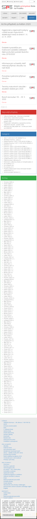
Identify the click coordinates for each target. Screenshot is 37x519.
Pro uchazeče (7, 165)
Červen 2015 (7, 388)
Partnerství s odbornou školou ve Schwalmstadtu (17, 162)
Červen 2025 (7, 197)
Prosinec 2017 (8, 339)
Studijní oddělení (8, 498)
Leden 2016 (7, 376)
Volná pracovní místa (9, 439)
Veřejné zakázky (8, 434)
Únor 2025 (7, 201)
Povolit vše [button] (19, 515)
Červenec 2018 (8, 327)
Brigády (6, 488)
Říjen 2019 (7, 301)
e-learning (10, 1)
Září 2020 (6, 283)
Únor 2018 (7, 335)
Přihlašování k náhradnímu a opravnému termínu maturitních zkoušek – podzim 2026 (17, 124)
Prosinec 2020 (8, 277)
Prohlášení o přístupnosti (10, 441)
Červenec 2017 (8, 347)
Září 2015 (6, 383)
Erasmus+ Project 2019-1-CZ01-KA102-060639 (17, 157)
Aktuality (6, 446)
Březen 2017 (7, 354)
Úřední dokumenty (9, 433)
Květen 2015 (7, 390)
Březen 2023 (7, 233)
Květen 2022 (7, 248)
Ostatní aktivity (8, 483)
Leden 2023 (7, 236)
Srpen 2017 (7, 346)
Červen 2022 (7, 247)
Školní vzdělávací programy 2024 (13, 456)
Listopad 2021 (8, 259)
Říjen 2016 (7, 363)
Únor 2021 (7, 274)
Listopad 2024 (8, 204)
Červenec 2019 (8, 306)
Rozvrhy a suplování (9, 466)
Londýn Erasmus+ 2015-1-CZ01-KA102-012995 (17, 158)
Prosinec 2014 (8, 399)
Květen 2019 (7, 310)
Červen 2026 (7, 184)
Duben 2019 (7, 312)
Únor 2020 (7, 294)
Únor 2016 (7, 375)
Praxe (5, 478)
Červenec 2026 (8, 182)
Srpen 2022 (7, 245)
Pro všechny (7, 167)
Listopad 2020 (8, 279)
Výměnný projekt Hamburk (11, 172)
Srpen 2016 (7, 366)
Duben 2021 (7, 271)
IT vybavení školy (8, 429)
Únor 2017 (7, 356)
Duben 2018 (7, 332)
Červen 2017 (7, 349)
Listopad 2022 (8, 240)
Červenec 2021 (8, 265)
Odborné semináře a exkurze (12, 476)
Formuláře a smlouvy (9, 471)
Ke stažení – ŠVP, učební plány (12, 469)
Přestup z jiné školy (9, 459)
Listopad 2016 (8, 361)
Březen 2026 (7, 189)
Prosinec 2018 (8, 318)
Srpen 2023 (7, 225)
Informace (6, 464)
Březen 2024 (7, 213)
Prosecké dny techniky (10, 454)
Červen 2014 (7, 407)
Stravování (6, 436)
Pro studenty (7, 163)
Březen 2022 (7, 252)
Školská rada (7, 438)
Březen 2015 (7, 393)
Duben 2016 (7, 371)
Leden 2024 (7, 216)
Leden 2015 (7, 397)
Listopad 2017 (8, 341)
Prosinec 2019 (8, 298)
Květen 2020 (7, 289)
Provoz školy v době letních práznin (13, 118)
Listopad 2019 (8, 300)
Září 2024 (6, 206)
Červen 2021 (7, 267)
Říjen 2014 (7, 402)
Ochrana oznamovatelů (10, 426)
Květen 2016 (7, 370)
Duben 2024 (7, 211)
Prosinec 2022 (8, 238)
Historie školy (7, 431)
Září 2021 (6, 262)
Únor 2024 (7, 214)
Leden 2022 (7, 255)
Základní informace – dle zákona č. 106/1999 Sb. (17, 422)
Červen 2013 (7, 410)
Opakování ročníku (9, 473)
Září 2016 (6, 364)
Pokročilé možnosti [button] (8, 515)
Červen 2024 (7, 207)
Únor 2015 (7, 395)
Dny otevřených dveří (9, 449)
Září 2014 (6, 404)
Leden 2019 (7, 317)
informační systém (19, 1)
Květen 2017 (7, 351)
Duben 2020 (7, 291)
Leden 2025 (7, 202)
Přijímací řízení (8, 447)
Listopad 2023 (8, 219)
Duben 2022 (7, 250)
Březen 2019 (7, 313)
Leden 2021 (7, 276)
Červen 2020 (7, 288)
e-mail (4, 1)
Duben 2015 (7, 392)
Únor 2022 (7, 254)
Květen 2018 (7, 330)
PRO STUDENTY (6, 462)
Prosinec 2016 (8, 359)
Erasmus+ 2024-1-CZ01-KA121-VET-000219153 (17, 150)
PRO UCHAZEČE (6, 444)
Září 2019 (6, 303)
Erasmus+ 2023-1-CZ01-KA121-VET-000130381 (17, 148)
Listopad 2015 (8, 380)
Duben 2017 (7, 352)
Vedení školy (7, 493)
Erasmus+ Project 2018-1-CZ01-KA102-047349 (17, 151)
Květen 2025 (7, 199)
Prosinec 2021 (8, 257)
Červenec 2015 (8, 387)
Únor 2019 (7, 315)
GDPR (23, 18)
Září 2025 (6, 194)
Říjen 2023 (7, 221)
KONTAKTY (32, 18)
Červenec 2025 (8, 195)
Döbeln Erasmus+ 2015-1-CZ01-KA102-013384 (17, 141)
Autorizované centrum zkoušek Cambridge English (17, 486)
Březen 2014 (7, 409)
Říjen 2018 (7, 322)
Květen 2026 (7, 185)
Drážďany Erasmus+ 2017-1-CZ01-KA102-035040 (17, 143)
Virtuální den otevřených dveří (12, 451)
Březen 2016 (7, 373)
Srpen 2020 (7, 284)
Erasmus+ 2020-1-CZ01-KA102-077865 (14, 146)
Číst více (4, 42)
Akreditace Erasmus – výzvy (11, 140)
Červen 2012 (7, 412)
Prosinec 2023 (8, 218)
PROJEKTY (14, 18)
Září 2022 (6, 243)
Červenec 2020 (8, 286)
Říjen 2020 (7, 281)
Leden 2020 (7, 296)
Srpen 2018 (7, 325)
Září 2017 (6, 344)
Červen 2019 (7, 308)
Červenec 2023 (8, 226)
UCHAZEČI (14, 13)
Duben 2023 (7, 231)
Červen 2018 (7, 329)
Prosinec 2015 (8, 378)
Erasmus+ (6, 145)
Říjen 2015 (7, 381)
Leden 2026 (7, 190)
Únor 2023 (7, 235)
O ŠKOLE (5, 13)
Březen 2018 (7, 334)
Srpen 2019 (7, 305)
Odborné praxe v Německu (11, 160)
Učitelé (5, 494)
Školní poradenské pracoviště (12, 479)
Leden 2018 (7, 337)
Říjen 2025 (7, 192)
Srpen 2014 (7, 405)
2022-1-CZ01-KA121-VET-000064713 (14, 138)
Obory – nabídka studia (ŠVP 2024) (13, 453)
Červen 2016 (7, 368)
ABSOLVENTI (32, 13)
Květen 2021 (7, 269)
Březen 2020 (7, 293)
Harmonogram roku (9, 467)
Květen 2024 (7, 209)
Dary (5, 427)
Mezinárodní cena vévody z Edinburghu (14, 485)
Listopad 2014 (8, 400)
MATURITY (4, 18)
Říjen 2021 (7, 260)
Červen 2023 (7, 228)
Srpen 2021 (7, 264)
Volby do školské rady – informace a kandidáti (16, 116)
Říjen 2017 (7, 342)
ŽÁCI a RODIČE (23, 13)
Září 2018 (6, 323)
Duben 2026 (7, 187)
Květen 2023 (7, 230)
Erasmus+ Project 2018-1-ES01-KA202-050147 (17, 153)
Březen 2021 (7, 272)
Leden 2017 (7, 358)
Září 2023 (6, 223)
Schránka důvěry (8, 481)
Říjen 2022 (7, 242)
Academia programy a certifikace (13, 474)
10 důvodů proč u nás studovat (12, 458)
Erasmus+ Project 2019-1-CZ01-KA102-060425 (17, 155)
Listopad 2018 (8, 320)
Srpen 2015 (7, 385)
